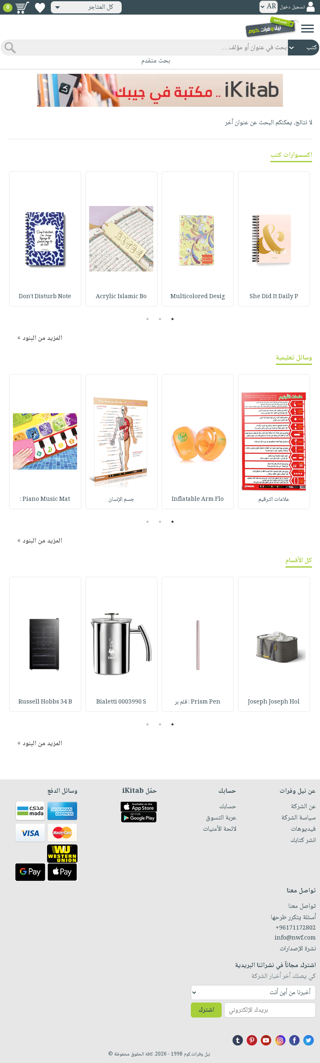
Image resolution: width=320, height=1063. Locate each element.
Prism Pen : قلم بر (197, 702)
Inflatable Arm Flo (198, 500)
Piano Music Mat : (45, 500)
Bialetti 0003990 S (121, 702)
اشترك (206, 1010)
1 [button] (173, 319)
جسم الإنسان (121, 500)
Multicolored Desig (197, 297)
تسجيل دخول (292, 7)
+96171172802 (295, 928)
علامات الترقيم (273, 500)
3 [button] (148, 319)
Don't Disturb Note (45, 297)
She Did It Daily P (274, 297)
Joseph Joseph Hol (274, 702)
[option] (274, 239)
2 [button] (160, 319)
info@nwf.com (295, 938)
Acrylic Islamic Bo (121, 297)
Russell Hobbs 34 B (45, 702)
